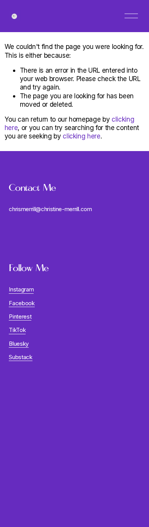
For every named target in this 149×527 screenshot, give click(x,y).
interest (22, 316)
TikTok (17, 330)
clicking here (81, 136)
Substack (20, 357)
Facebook (21, 303)
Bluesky (19, 343)
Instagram (21, 289)
